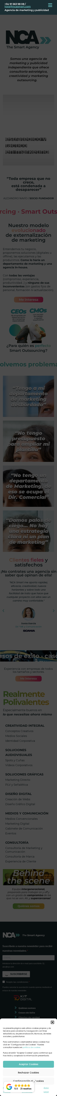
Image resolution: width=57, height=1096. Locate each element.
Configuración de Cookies (28, 1081)
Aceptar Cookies (28, 1064)
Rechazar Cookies (28, 1072)
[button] (52, 1022)
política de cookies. (32, 1047)
